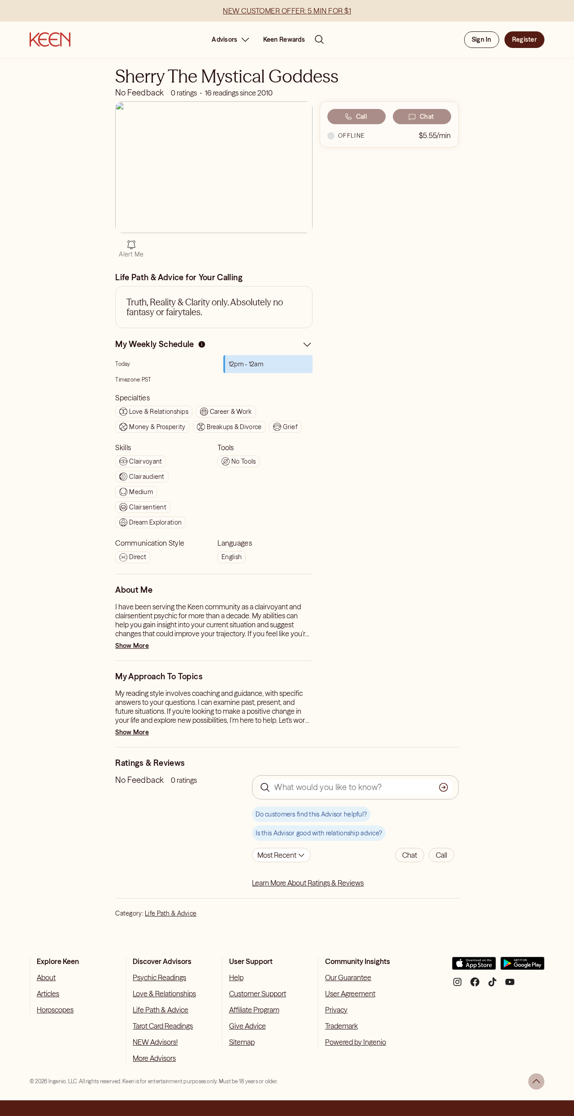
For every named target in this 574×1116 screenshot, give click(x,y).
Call (361, 117)
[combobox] (281, 855)
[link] (202, 346)
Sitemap (242, 1042)
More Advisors (154, 1058)
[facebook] (475, 985)
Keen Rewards (284, 39)
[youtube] (509, 985)
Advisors (224, 39)
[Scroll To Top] (536, 1081)
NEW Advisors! (155, 1042)
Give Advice (247, 1025)
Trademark (341, 1025)
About (46, 977)
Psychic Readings (159, 977)
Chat (427, 117)
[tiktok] (492, 985)
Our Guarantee (348, 977)
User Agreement (350, 993)
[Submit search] (443, 787)
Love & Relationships (164, 993)
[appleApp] (474, 967)
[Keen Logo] (50, 39)
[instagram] (457, 985)
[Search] (319, 39)
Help (236, 977)
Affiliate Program (254, 1009)
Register (524, 39)
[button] (409, 855)
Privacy (336, 1009)
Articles (48, 993)
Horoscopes (55, 1009)
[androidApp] (522, 967)
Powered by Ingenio (355, 1042)
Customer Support (257, 993)
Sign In (481, 39)
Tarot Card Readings (163, 1025)
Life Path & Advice (170, 913)
